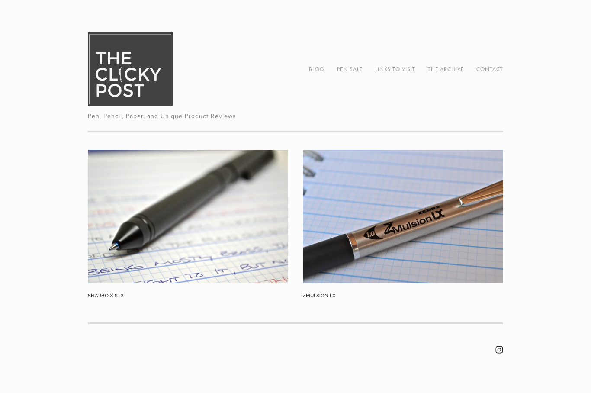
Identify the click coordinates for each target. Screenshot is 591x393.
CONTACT (489, 69)
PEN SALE (350, 69)
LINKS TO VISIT (395, 69)
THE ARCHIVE (446, 69)
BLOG (316, 69)
